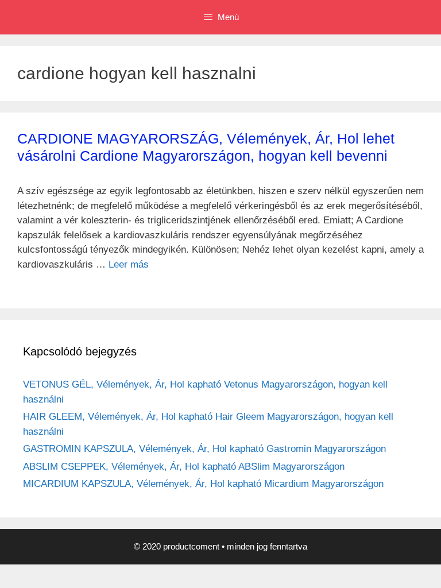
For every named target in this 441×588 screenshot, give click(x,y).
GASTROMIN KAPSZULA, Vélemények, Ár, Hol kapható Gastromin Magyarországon (204, 448)
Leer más (129, 264)
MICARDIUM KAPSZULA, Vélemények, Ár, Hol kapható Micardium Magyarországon (203, 483)
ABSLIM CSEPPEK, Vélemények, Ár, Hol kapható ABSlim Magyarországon (184, 466)
